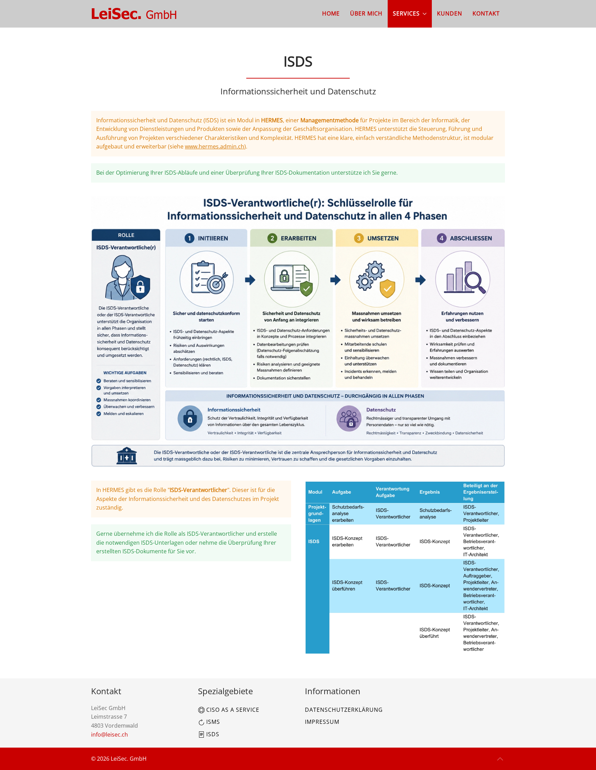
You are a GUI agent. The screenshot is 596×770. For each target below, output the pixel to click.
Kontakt (486, 13)
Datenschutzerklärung (344, 709)
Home (331, 13)
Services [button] (406, 13)
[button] (500, 759)
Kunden (449, 13)
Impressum (322, 722)
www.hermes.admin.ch (214, 146)
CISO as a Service (232, 709)
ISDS (212, 734)
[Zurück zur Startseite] (134, 14)
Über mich (366, 13)
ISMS (213, 722)
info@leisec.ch (109, 734)
